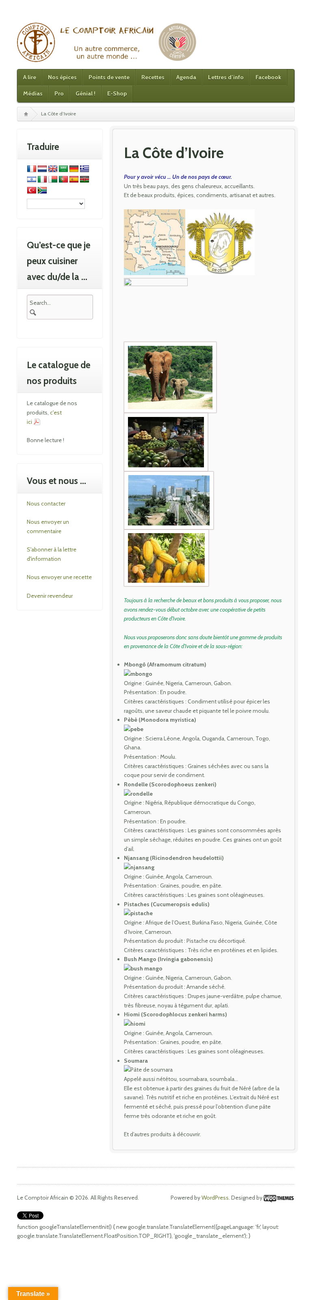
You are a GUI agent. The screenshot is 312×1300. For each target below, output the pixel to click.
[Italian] (42, 180)
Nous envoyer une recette (59, 577)
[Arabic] (63, 169)
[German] (74, 169)
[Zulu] (42, 191)
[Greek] (84, 169)
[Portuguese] (63, 180)
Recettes (153, 77)
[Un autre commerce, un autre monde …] (107, 42)
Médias (33, 93)
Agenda (186, 77)
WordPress (215, 1197)
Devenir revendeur (50, 595)
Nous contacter (46, 503)
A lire (29, 77)
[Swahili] (84, 180)
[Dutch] (42, 169)
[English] (53, 169)
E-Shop (117, 93)
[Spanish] (74, 180)
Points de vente (109, 77)
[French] (32, 169)
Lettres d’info (226, 77)
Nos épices (62, 77)
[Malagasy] (53, 180)
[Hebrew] (32, 180)
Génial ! (85, 93)
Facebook (268, 77)
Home (26, 114)
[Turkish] (32, 191)
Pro (59, 93)
